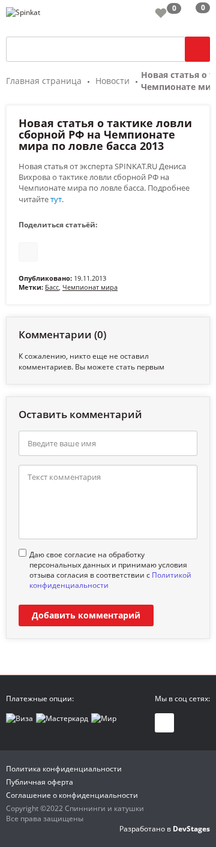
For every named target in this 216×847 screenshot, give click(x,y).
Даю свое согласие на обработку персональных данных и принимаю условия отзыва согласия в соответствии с (110, 569)
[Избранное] (161, 12)
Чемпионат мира (90, 287)
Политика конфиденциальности (64, 769)
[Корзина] (193, 15)
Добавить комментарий (86, 615)
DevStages (191, 829)
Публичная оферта (39, 782)
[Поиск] (197, 49)
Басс (52, 287)
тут (56, 199)
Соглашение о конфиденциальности (72, 795)
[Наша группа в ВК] (164, 722)
